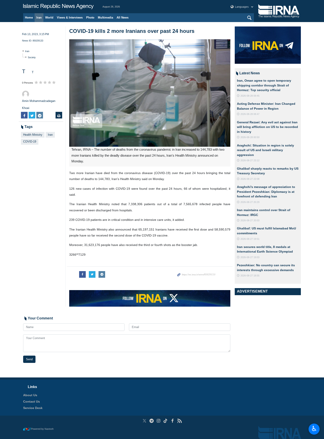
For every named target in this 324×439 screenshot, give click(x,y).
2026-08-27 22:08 (249, 179)
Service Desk (33, 408)
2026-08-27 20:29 (249, 202)
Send (29, 359)
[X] (144, 420)
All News (122, 17)
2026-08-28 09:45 (249, 95)
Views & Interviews (70, 17)
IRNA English (58, 6)
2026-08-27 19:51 (249, 239)
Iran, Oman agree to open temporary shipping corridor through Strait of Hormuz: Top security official (264, 85)
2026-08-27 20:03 (249, 220)
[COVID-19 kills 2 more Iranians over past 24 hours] (149, 93)
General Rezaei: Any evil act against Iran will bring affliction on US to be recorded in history (267, 126)
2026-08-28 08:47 (249, 114)
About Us (30, 395)
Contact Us (31, 401)
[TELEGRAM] (152, 420)
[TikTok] (166, 420)
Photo (90, 17)
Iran (39, 17)
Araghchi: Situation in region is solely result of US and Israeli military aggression (265, 150)
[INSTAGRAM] (159, 420)
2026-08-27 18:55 (249, 275)
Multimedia (105, 17)
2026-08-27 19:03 (249, 257)
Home (29, 17)
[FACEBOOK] (172, 420)
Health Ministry (32, 134)
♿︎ (314, 429)
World (49, 17)
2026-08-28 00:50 (249, 137)
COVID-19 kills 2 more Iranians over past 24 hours (131, 31)
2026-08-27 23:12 (249, 160)
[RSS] (179, 420)
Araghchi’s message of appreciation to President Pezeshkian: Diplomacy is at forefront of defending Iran (266, 191)
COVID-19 (29, 141)
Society (32, 57)
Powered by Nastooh (42, 429)
